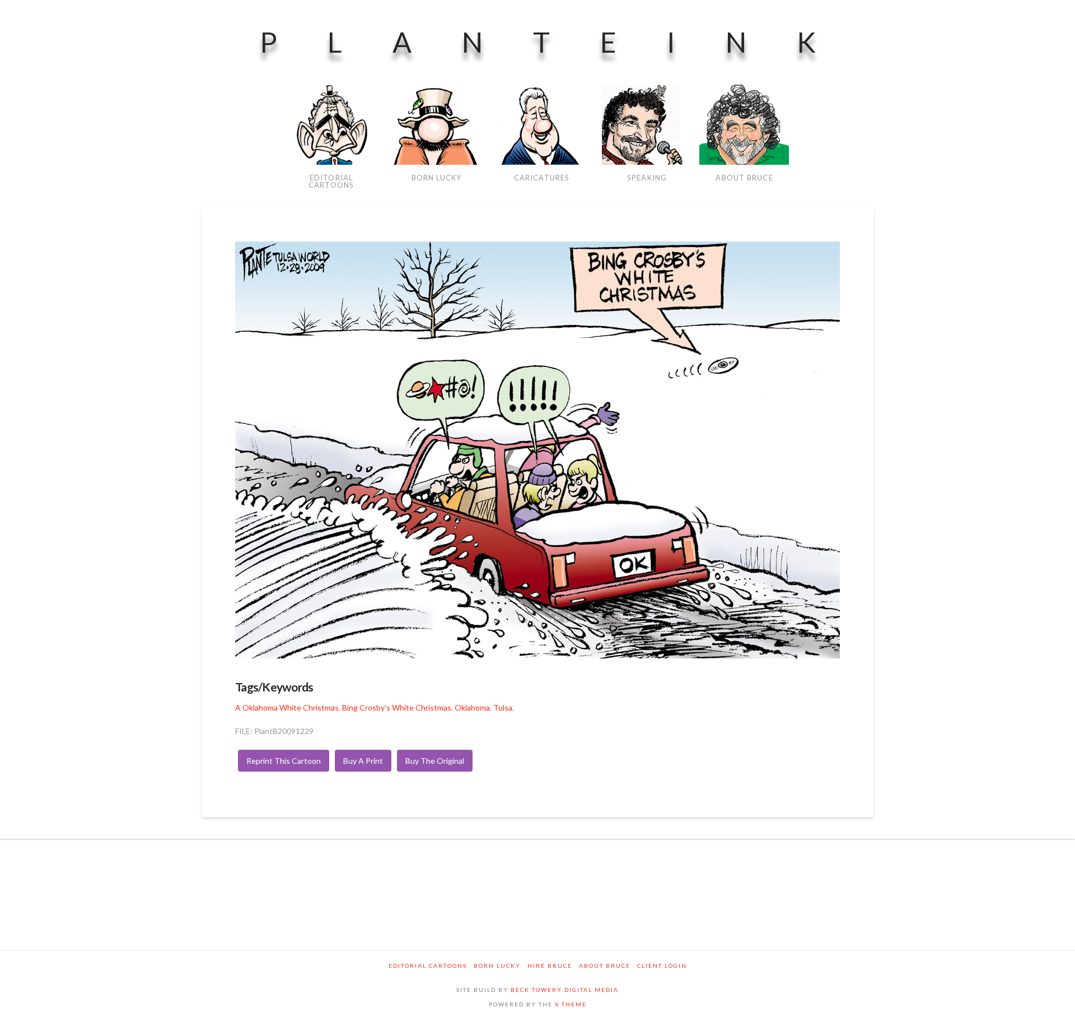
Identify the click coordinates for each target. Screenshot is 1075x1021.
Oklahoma (472, 707)
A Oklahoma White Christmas (287, 707)
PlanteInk (563, 42)
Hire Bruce (549, 965)
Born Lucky (497, 965)
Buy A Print (363, 760)
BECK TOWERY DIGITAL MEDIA (565, 989)
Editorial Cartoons (428, 965)
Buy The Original (434, 760)
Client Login (662, 965)
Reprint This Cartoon (283, 760)
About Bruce (604, 965)
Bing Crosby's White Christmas (396, 707)
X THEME (571, 1004)
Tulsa (502, 707)
